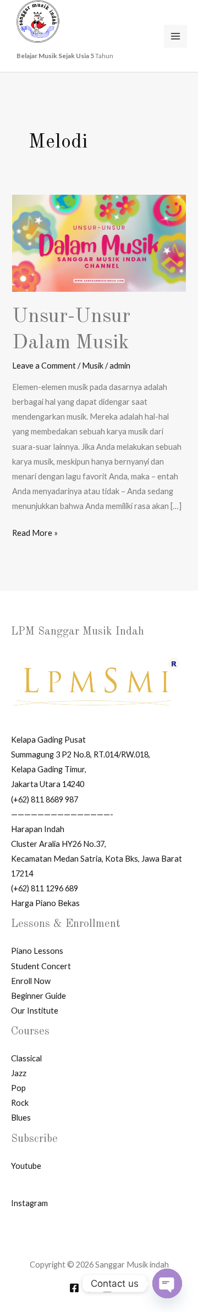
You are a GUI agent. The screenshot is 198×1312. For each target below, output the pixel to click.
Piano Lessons (37, 950)
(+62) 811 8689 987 (44, 799)
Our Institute (34, 1010)
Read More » (35, 531)
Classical (26, 1058)
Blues (21, 1117)
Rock (20, 1102)
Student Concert (41, 966)
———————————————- (62, 814)
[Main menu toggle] (175, 36)
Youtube (26, 1165)
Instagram (29, 1203)
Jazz (18, 1073)
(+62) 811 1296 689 (44, 888)
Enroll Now (31, 981)
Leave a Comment (44, 365)
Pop (18, 1088)
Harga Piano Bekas (45, 903)
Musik (92, 365)
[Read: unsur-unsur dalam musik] (98, 242)
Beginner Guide (38, 995)
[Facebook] (74, 1288)
